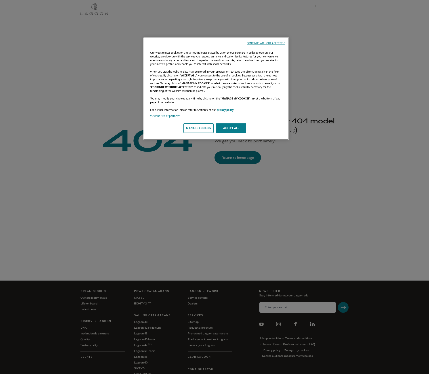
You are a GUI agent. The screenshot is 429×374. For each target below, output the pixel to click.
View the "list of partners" (165, 116)
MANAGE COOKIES (198, 128)
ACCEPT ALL (231, 128)
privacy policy (225, 110)
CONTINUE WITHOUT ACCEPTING (266, 43)
